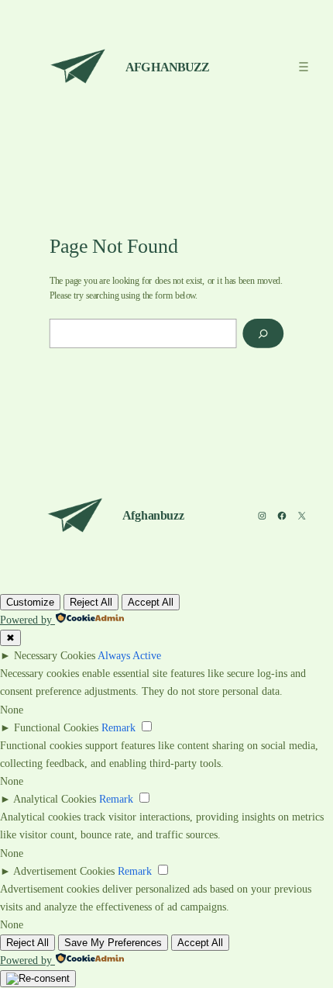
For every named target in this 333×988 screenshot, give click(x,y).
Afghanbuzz (167, 67)
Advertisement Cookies (64, 871)
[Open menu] (304, 66)
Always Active (129, 655)
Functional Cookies (56, 727)
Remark (118, 727)
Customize (30, 602)
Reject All (91, 602)
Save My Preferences (113, 942)
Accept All (150, 602)
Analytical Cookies (54, 799)
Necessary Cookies (54, 655)
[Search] (262, 333)
